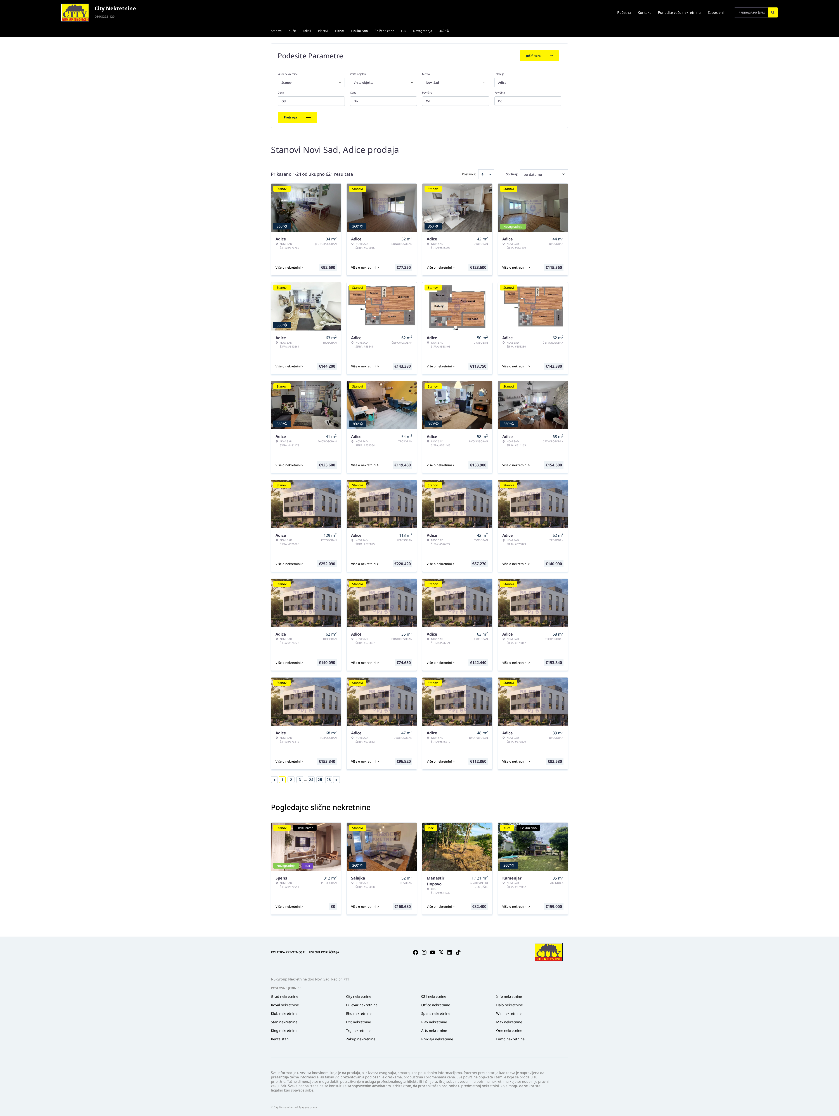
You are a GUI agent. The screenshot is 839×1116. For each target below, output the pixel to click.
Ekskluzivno (359, 31)
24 (311, 779)
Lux (403, 31)
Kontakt (644, 12)
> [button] (336, 779)
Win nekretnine (509, 1013)
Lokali (307, 31)
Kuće (292, 31)
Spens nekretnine (435, 1013)
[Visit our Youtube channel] (432, 952)
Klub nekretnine (284, 1013)
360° (442, 31)
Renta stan (280, 1039)
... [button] (305, 779)
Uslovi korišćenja (324, 952)
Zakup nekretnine (360, 1039)
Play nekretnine (434, 1022)
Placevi (323, 31)
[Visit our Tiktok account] (458, 952)
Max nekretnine (509, 1022)
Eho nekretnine (358, 1013)
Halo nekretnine (509, 1005)
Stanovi (276, 31)
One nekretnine (509, 1030)
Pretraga (290, 117)
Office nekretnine (435, 1005)
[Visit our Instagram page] (424, 952)
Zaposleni (716, 12)
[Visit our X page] (441, 952)
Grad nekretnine (284, 996)
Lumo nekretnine (510, 1039)
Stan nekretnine (284, 1022)
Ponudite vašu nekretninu (679, 12)
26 (328, 779)
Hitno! (339, 31)
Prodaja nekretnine (437, 1039)
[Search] (773, 12)
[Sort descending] (490, 174)
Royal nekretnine (285, 1005)
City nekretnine (358, 996)
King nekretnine (284, 1030)
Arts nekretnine (434, 1030)
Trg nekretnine (358, 1030)
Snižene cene (384, 31)
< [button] (274, 779)
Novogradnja (422, 31)
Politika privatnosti (288, 952)
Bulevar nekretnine (362, 1005)
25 (320, 779)
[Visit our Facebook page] (415, 952)
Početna (624, 12)
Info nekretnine (509, 996)
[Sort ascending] (482, 174)
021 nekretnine (433, 996)
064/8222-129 (104, 16)
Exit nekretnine (358, 1022)
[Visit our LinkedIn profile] (449, 952)
